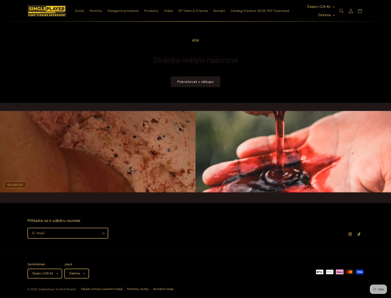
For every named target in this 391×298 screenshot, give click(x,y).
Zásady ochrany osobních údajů (102, 289)
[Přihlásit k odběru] (103, 233)
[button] (341, 11)
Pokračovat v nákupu (195, 82)
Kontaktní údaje (163, 289)
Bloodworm (15, 184)
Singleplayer (46, 289)
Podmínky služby (138, 289)
